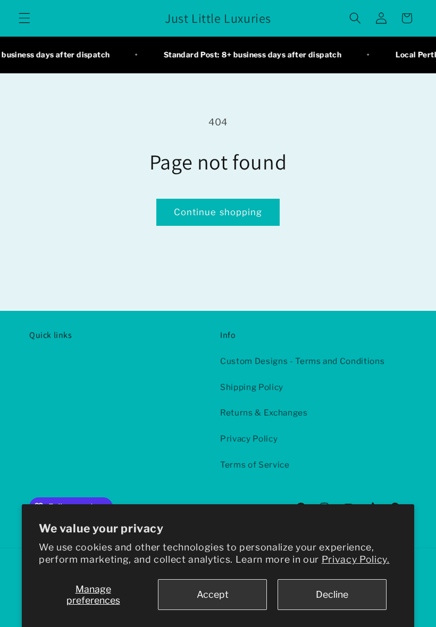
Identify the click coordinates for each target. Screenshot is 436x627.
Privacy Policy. (356, 559)
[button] (24, 18)
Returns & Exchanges (264, 413)
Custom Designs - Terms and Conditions (302, 361)
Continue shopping (218, 212)
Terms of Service (255, 465)
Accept (213, 594)
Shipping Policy (251, 387)
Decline (332, 594)
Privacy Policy (249, 439)
